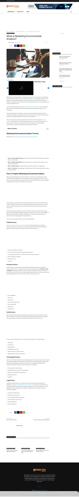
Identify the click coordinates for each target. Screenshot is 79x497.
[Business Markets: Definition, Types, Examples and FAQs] (42, 444)
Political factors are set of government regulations (18, 225)
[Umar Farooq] (7, 42)
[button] (70, 11)
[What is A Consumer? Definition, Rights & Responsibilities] (13, 444)
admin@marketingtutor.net (42, 490)
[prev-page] (7, 456)
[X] (18, 46)
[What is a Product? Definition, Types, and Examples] (55, 58)
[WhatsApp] (24, 46)
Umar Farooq (11, 42)
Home (8, 31)
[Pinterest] (21, 46)
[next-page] (9, 456)
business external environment (32, 106)
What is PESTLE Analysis (12, 419)
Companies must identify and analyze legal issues (22, 384)
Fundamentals (12, 31)
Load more (62, 81)
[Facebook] (71, 1)
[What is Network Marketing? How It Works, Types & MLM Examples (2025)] (28, 444)
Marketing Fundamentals (20, 31)
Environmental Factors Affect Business (41, 419)
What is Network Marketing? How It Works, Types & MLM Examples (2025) (27, 451)
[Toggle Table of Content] (46, 129)
